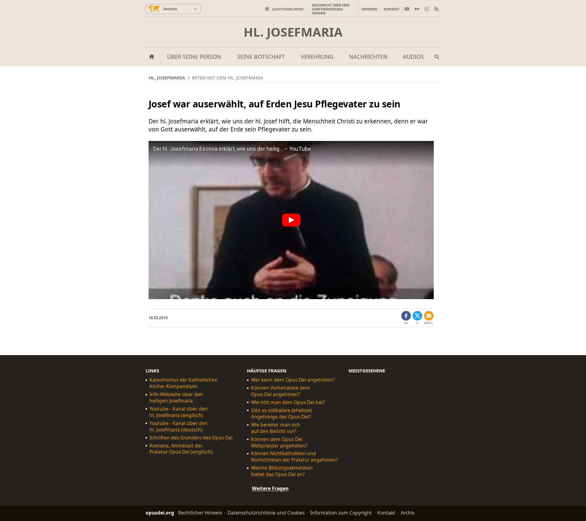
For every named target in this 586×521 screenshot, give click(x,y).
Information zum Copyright (341, 512)
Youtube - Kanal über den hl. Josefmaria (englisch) (178, 412)
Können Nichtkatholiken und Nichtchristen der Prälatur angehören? (294, 456)
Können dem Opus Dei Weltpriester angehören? (279, 442)
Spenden (369, 9)
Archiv (408, 512)
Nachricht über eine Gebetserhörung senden (331, 9)
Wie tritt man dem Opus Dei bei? (288, 402)
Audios (413, 56)
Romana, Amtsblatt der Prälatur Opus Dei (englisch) (181, 449)
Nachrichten (368, 56)
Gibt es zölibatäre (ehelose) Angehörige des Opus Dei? (281, 413)
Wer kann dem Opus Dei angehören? (293, 380)
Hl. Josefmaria (293, 32)
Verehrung (317, 56)
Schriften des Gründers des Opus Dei (191, 438)
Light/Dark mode (288, 9)
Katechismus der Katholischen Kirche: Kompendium (183, 383)
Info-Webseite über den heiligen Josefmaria (176, 397)
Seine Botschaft (261, 56)
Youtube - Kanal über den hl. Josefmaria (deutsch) (178, 426)
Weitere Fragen (270, 488)
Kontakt (391, 9)
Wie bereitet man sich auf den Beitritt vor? (275, 428)
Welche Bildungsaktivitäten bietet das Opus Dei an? (282, 471)
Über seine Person (194, 56)
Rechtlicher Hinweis (200, 512)
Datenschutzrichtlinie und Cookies (266, 512)
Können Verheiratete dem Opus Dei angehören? (280, 391)
